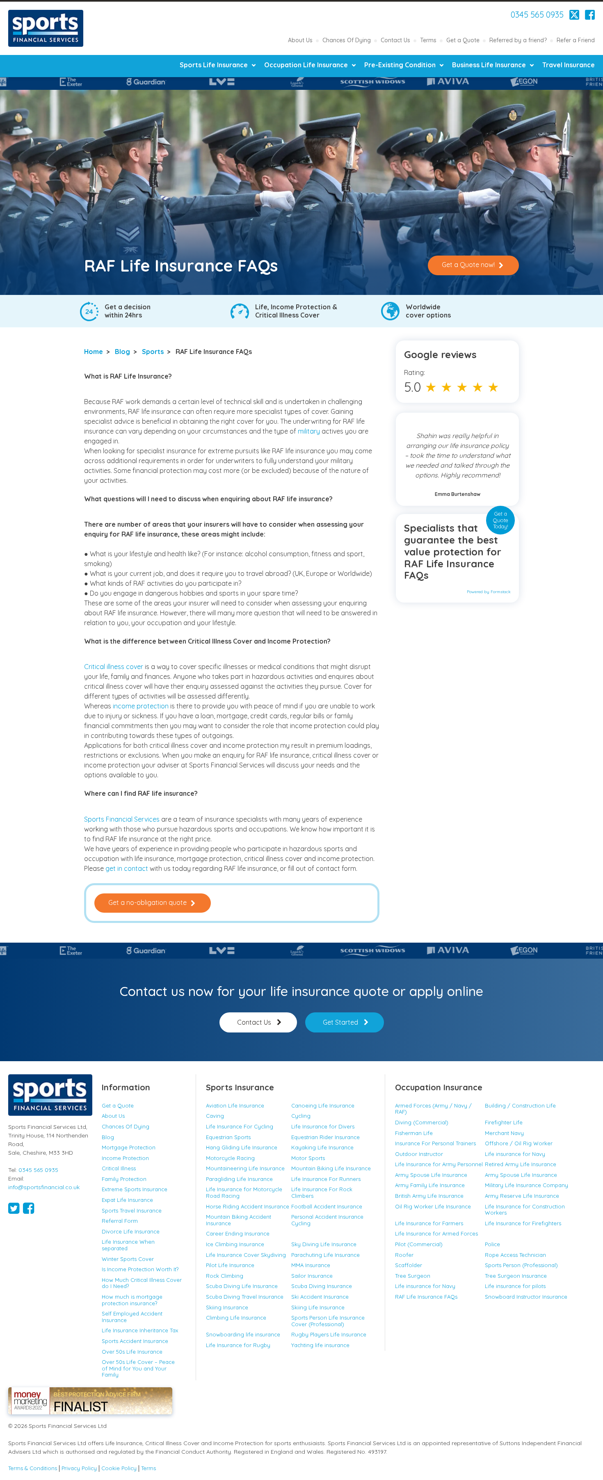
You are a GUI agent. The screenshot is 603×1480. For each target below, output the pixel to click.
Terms (428, 40)
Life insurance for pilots (515, 1286)
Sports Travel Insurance (132, 1210)
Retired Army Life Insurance (520, 1164)
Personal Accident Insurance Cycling (327, 1219)
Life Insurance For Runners (326, 1179)
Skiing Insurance (227, 1307)
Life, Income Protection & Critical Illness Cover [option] (296, 311)
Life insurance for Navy (515, 1154)
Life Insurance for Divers (322, 1126)
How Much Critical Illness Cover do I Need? (142, 1283)
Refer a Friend (576, 40)
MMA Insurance (310, 1265)
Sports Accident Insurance (135, 1341)
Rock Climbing (224, 1275)
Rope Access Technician (515, 1255)
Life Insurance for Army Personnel (439, 1164)
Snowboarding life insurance (243, 1334)
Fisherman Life (414, 1133)
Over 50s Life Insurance (132, 1351)
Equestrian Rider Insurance (325, 1137)
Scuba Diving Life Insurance (242, 1286)
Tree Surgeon (412, 1275)
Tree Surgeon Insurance (516, 1275)
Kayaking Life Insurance (322, 1147)
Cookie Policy (119, 1468)
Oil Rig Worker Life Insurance (433, 1206)
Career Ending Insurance (238, 1233)
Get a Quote (463, 40)
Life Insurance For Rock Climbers (321, 1192)
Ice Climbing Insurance (235, 1244)
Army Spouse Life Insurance (431, 1175)
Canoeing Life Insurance (322, 1105)
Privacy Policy (79, 1468)
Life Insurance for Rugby (238, 1345)
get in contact (126, 868)
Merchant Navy (504, 1133)
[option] (79, 82)
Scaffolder (408, 1265)
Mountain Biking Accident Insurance (238, 1219)
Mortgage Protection (128, 1147)
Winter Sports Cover (128, 1259)
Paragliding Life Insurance (239, 1179)
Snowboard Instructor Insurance (526, 1296)
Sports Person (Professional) (521, 1265)
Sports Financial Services (45, 28)
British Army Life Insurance (429, 1195)
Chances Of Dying (346, 40)
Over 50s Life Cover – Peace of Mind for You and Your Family (138, 1368)
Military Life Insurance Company (526, 1185)
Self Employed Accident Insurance (132, 1316)
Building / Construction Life (520, 1105)
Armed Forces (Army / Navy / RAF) (433, 1108)
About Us (300, 40)
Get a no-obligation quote (147, 902)
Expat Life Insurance (127, 1200)
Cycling (301, 1115)
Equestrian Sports (228, 1137)
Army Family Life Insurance (430, 1185)
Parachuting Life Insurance (325, 1255)
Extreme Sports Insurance (134, 1189)
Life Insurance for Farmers (429, 1223)
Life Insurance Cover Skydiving (246, 1255)
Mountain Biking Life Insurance (331, 1168)
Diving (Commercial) (421, 1122)
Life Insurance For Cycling (239, 1126)
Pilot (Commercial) (419, 1244)
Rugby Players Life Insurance (328, 1334)
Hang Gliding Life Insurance (241, 1147)
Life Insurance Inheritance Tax (140, 1330)
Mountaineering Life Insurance (245, 1168)
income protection (141, 706)
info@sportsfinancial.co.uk (44, 1187)
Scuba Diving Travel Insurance (244, 1296)
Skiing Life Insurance (318, 1307)
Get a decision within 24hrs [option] (128, 311)
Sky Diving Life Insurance (323, 1244)
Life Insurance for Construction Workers (525, 1209)
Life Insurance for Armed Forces (436, 1233)
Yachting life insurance (320, 1345)
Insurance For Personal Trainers (435, 1143)
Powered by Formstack (489, 591)
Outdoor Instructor (419, 1154)
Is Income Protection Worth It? (140, 1269)
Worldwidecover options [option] (428, 311)
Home (93, 351)
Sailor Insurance (312, 1275)
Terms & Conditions (32, 1468)
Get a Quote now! (468, 264)
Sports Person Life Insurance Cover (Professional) (328, 1320)
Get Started (340, 1022)
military (310, 431)
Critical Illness (119, 1168)
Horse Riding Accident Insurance (247, 1206)
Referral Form (120, 1220)
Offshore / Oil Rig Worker (519, 1143)
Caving (215, 1115)
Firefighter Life (504, 1122)
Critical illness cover (113, 666)
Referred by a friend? (518, 40)
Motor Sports (308, 1158)
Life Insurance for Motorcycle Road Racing (244, 1192)
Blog (122, 351)
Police (492, 1244)
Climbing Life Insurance (236, 1317)
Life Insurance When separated (128, 1245)
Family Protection (124, 1179)
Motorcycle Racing (230, 1158)
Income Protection (125, 1158)
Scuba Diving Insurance (321, 1286)
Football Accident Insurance (326, 1206)
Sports (153, 351)
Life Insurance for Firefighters (523, 1223)
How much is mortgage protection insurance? (132, 1299)
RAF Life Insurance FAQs (426, 1296)
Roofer (404, 1255)
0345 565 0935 (537, 15)
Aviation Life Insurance (235, 1105)
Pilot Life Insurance (230, 1265)
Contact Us (395, 40)
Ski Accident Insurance (320, 1296)
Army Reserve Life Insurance (522, 1195)
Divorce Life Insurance (131, 1231)
